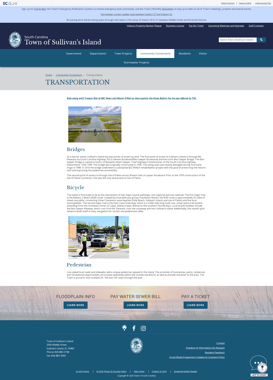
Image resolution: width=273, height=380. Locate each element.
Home (49, 75)
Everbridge (40, 9)
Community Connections (155, 53)
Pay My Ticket (196, 25)
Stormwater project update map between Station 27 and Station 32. (136, 14)
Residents (185, 53)
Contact (220, 343)
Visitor (203, 53)
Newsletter (168, 9)
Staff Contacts (256, 25)
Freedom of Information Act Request (205, 347)
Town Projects (123, 53)
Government (73, 53)
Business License (175, 25)
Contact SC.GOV (159, 371)
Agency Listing (245, 3)
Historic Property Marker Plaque (144, 25)
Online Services (228, 3)
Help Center (139, 371)
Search (261, 39)
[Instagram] (144, 329)
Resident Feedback (215, 352)
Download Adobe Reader (185, 371)
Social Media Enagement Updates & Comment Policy (197, 357)
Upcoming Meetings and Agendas (226, 25)
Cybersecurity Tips (263, 3)
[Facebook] (135, 329)
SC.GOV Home (82, 371)
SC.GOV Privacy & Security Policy (111, 371)
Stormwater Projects (136, 62)
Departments (98, 53)
